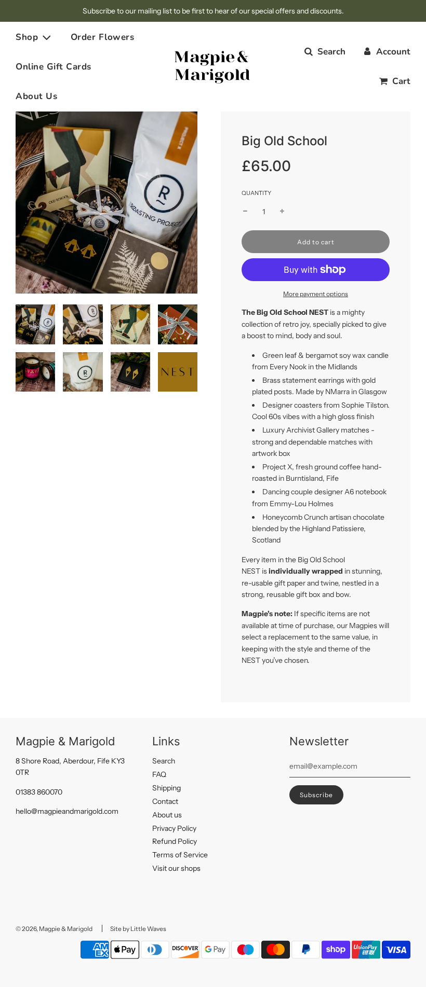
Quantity (256, 193)
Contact (165, 801)
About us (167, 814)
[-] (245, 211)
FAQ (159, 774)
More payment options (315, 294)
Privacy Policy (174, 828)
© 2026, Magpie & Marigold (54, 929)
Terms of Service (180, 854)
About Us (36, 96)
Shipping (166, 788)
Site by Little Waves (138, 929)
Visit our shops (176, 868)
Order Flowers (103, 37)
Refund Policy (174, 841)
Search (163, 761)
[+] (282, 211)
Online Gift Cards (53, 67)
